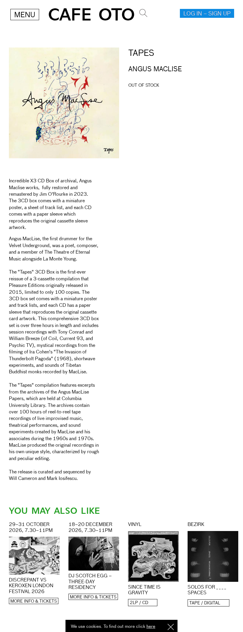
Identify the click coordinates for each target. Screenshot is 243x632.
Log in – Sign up (207, 14)
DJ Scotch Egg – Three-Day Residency (90, 582)
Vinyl (134, 524)
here (150, 626)
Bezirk (196, 524)
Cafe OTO (91, 15)
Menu (24, 15)
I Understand (170, 627)
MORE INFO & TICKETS (33, 601)
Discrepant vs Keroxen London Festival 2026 (31, 586)
